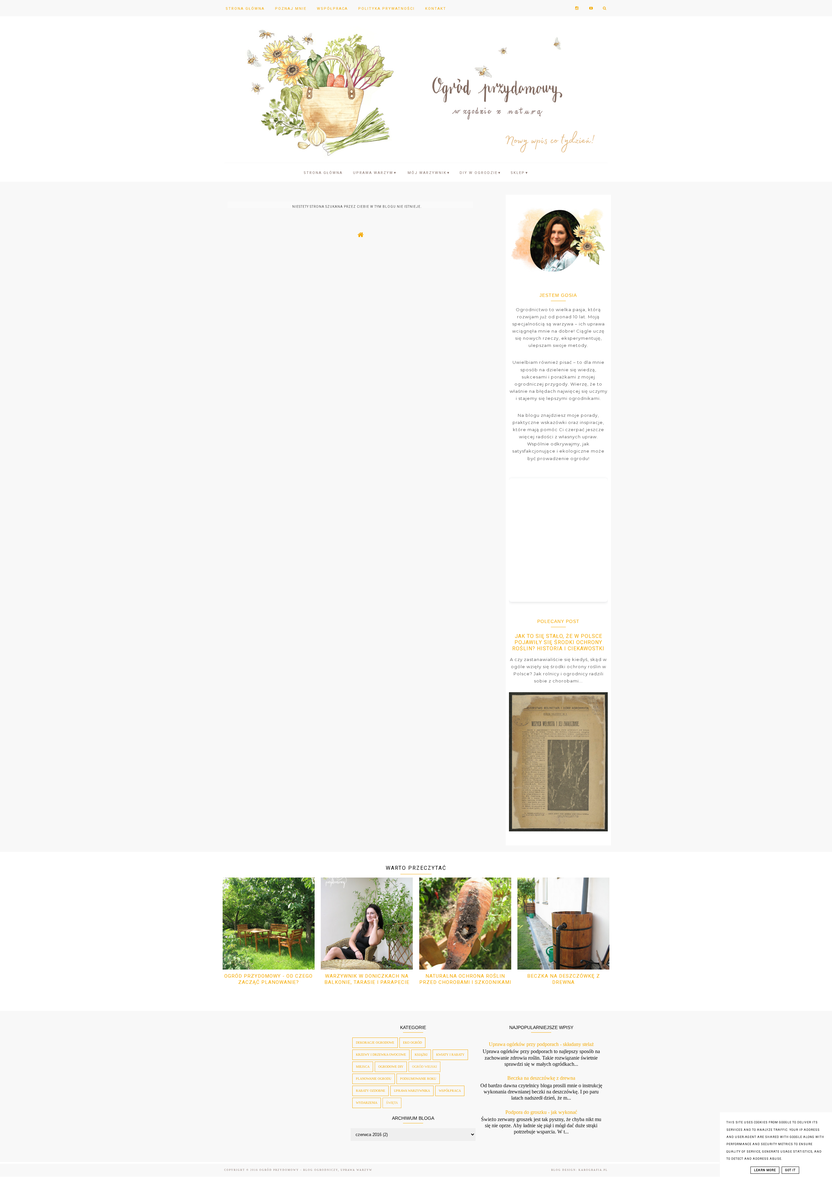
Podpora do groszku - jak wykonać (541, 1112)
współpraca (450, 1090)
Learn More (765, 1170)
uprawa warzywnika (412, 1090)
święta (392, 1102)
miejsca (363, 1066)
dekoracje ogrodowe (375, 1042)
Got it (790, 1170)
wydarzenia (366, 1102)
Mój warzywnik (429, 173)
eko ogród (412, 1042)
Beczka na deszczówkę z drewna (563, 979)
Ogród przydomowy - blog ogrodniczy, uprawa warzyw (315, 1170)
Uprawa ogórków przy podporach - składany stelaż (541, 1044)
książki (421, 1054)
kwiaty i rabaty (450, 1054)
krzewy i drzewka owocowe (381, 1054)
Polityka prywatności (386, 9)
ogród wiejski (424, 1066)
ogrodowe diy (390, 1066)
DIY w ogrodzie (480, 173)
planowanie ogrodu (373, 1078)
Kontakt (435, 9)
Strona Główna (245, 9)
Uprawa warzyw (375, 173)
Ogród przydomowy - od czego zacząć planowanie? (268, 979)
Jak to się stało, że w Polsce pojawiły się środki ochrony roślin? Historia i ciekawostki (558, 642)
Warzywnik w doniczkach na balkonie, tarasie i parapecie (367, 979)
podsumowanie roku (418, 1078)
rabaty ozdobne (370, 1090)
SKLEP (520, 173)
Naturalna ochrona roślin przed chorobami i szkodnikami (465, 979)
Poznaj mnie (290, 9)
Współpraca (332, 9)
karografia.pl (593, 1170)
